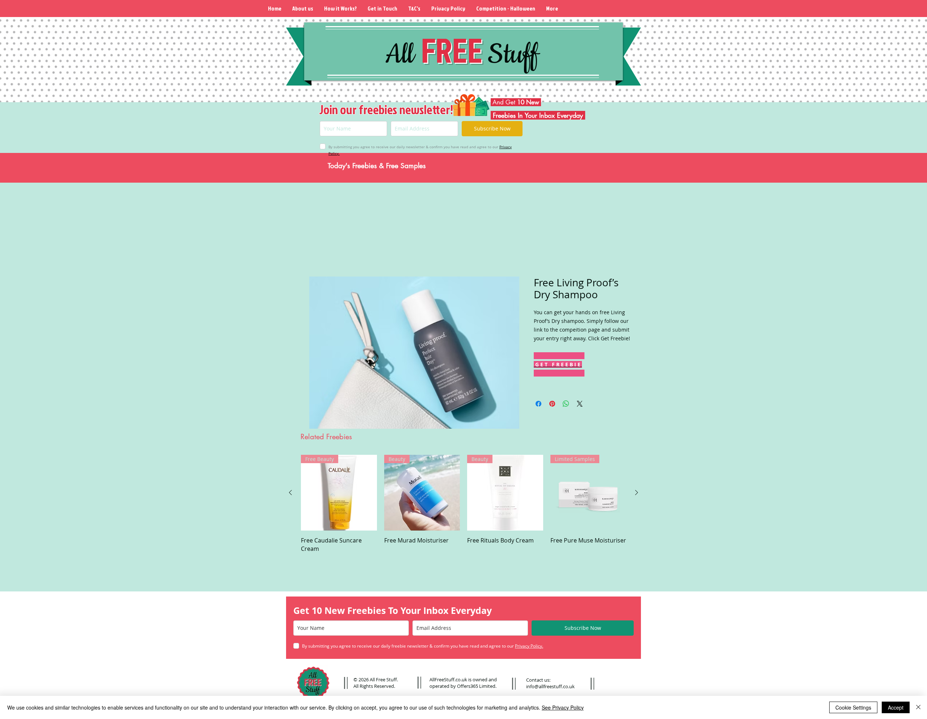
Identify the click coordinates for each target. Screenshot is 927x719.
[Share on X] (579, 404)
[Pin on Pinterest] (552, 404)
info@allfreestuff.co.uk (550, 686)
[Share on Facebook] (538, 404)
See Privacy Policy (563, 707)
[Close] (918, 707)
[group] (463, 505)
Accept (895, 707)
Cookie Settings (853, 707)
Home (317, 251)
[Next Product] (636, 493)
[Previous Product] (290, 493)
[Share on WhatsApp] (566, 404)
